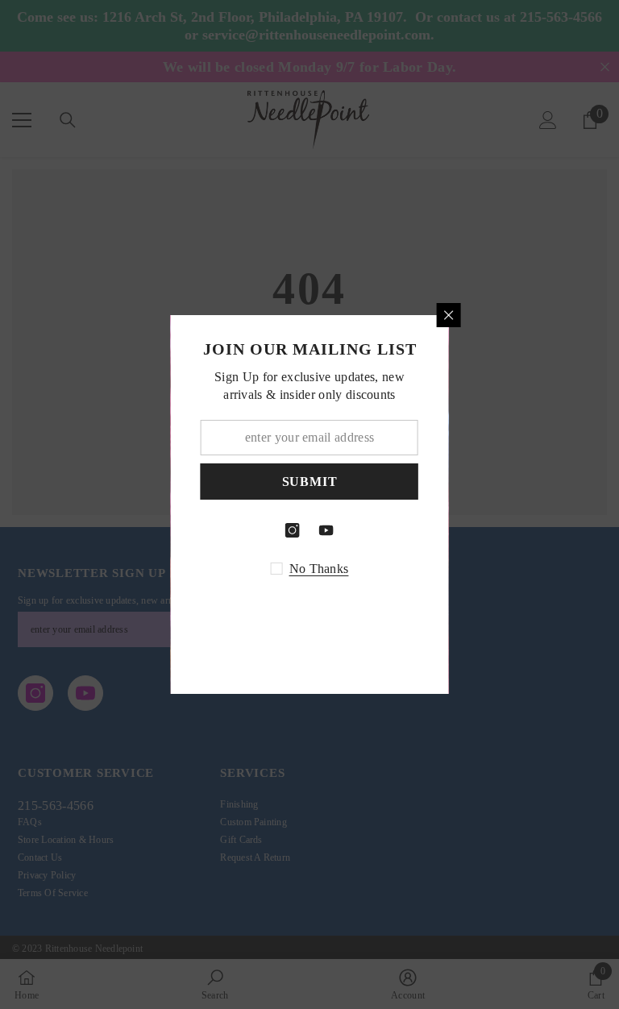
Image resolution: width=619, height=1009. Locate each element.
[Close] (462, 315)
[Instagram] (305, 530)
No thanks (332, 568)
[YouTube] (339, 530)
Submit (323, 481)
